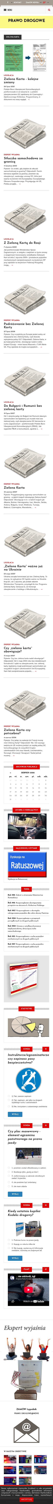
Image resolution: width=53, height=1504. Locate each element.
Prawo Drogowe (26, 21)
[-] (25, 1459)
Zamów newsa (32, 2)
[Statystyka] (28, 1026)
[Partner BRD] (26, 1380)
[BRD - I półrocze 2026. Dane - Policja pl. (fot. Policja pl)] (10, 1459)
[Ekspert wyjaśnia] (26, 1345)
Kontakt (17, 2)
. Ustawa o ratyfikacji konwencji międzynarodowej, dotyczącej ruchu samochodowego (24, 928)
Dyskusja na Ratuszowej (17, 879)
